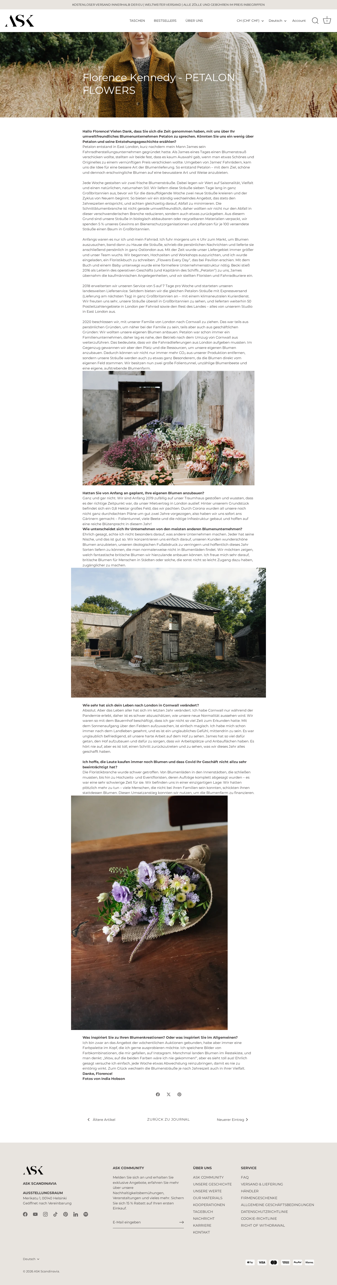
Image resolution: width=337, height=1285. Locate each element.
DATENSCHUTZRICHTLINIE (264, 1211)
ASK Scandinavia (46, 1271)
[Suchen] (315, 21)
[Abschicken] (181, 1222)
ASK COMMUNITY (208, 1177)
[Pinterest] (65, 1214)
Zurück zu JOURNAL (168, 1119)
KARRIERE (202, 1225)
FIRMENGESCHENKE (259, 1198)
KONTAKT (201, 1232)
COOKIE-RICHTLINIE (259, 1218)
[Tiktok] (55, 1214)
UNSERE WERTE (207, 1191)
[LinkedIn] (75, 1214)
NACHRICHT (204, 1218)
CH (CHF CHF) (248, 21)
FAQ (245, 1177)
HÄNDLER (250, 1191)
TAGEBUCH (203, 1211)
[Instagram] (45, 1214)
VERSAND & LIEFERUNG (262, 1184)
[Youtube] (35, 1214)
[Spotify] (85, 1214)
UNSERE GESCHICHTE (212, 1184)
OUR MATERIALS (207, 1198)
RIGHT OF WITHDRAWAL (263, 1225)
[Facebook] (25, 1214)
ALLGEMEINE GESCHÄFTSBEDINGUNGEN (277, 1205)
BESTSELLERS (165, 21)
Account (299, 21)
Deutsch (275, 21)
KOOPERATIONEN (209, 1205)
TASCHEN (137, 21)
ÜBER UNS (194, 21)
